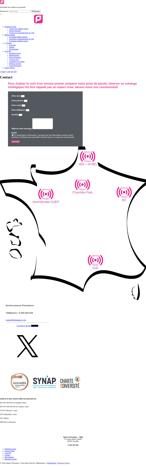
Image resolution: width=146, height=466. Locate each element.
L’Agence (8, 43)
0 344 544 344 (11, 72)
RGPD (14, 133)
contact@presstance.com (16, 320)
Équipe (11, 47)
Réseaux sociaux (15, 64)
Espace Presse (10, 68)
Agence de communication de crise (21, 33)
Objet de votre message (21, 129)
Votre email (16, 105)
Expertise (12, 45)
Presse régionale (15, 31)
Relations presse (10, 27)
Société (14, 115)
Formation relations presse (18, 41)
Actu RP (8, 51)
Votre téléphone (18, 110)
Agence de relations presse (18, 29)
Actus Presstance (15, 66)
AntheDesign (51, 463)
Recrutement (13, 49)
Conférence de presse (17, 62)
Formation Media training (18, 37)
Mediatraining (14, 55)
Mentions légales (11, 459)
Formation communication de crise (21, 39)
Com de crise (14, 59)
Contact (3, 72)
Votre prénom (17, 101)
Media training (10, 35)
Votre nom (16, 96)
